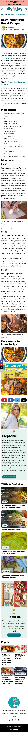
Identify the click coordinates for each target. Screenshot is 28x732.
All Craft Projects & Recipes (18, 14)
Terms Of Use (5, 713)
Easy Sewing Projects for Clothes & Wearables (20, 680)
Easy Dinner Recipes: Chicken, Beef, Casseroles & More (14, 506)
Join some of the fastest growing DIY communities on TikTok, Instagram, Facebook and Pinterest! (14, 3)
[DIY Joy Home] (14, 9)
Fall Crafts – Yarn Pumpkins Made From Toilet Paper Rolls (6, 659)
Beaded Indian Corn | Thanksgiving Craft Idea (7, 680)
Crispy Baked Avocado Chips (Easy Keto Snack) (13, 552)
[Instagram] (9, 719)
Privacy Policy (22, 713)
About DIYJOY (21, 710)
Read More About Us (14, 635)
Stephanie (11, 27)
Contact (14, 716)
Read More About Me (9, 476)
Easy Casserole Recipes (11, 529)
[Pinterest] (18, 719)
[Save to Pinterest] (1, 364)
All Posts (9, 14)
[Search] (26, 8)
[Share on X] (1, 367)
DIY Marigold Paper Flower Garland (20, 657)
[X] (15, 719)
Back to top (13, 729)
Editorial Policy (14, 713)
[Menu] (1, 8)
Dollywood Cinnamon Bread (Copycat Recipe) (13, 576)
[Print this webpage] (1, 370)
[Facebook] (12, 719)
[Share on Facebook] (1, 361)
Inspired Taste (9, 58)
